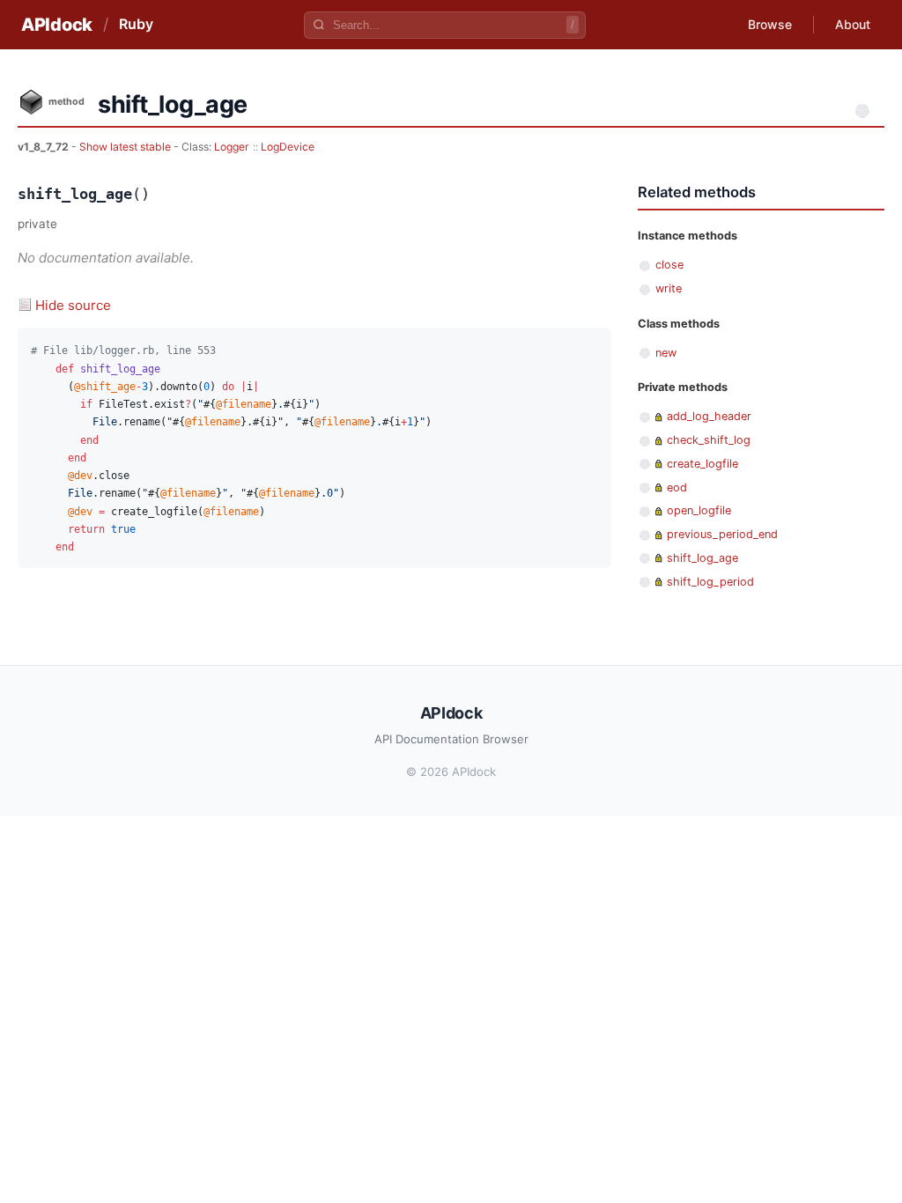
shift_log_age (702, 558)
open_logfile (699, 510)
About (852, 24)
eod (677, 487)
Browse (770, 24)
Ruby (136, 24)
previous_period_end (722, 534)
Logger (231, 146)
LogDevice (287, 146)
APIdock (56, 24)
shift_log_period (710, 581)
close (669, 264)
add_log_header (709, 416)
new (665, 352)
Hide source (73, 305)
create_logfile (702, 463)
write (668, 288)
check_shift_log (708, 440)
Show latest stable (126, 146)
